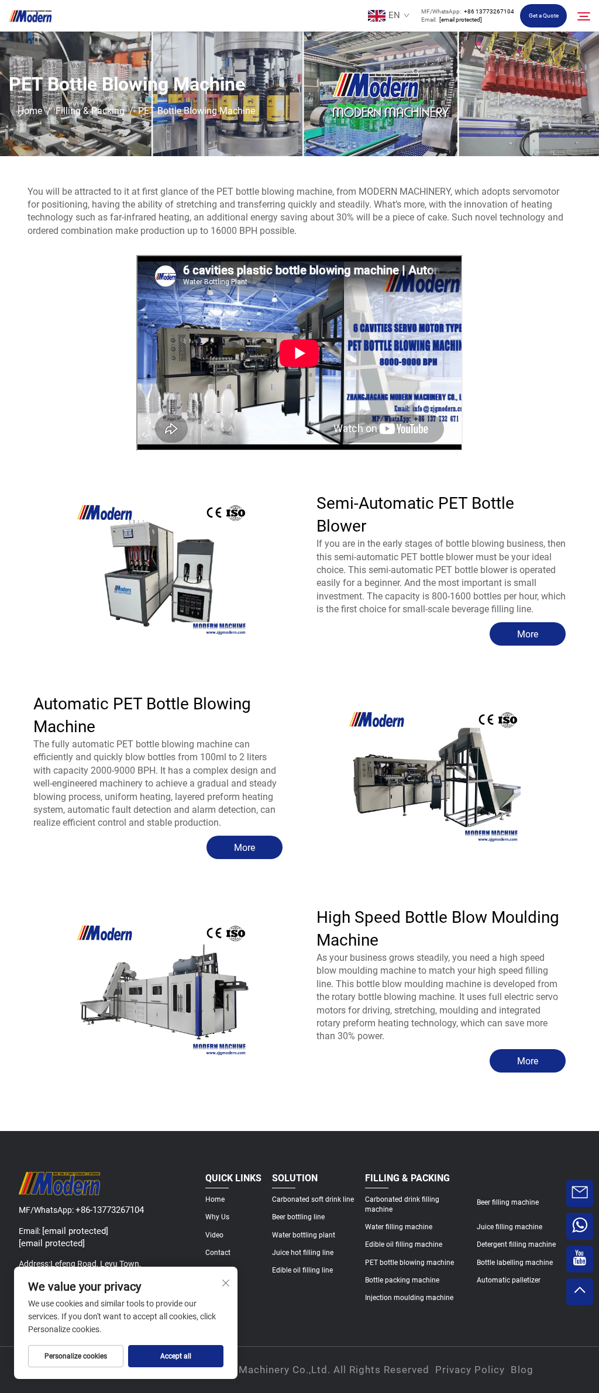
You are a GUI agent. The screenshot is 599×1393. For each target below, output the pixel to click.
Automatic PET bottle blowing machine (142, 715)
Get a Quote (544, 15)
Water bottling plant (303, 1235)
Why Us (217, 1217)
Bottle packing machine (402, 1280)
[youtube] (579, 1259)
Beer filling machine (508, 1202)
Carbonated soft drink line (313, 1199)
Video (214, 1235)
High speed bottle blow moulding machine (437, 929)
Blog (522, 1369)
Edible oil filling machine (403, 1244)
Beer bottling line (298, 1217)
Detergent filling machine (516, 1244)
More (527, 634)
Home (30, 110)
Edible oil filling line (302, 1270)
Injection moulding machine (409, 1298)
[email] (579, 1193)
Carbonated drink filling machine (402, 1204)
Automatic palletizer (509, 1280)
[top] (579, 1291)
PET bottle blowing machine (409, 1262)
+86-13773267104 (109, 1210)
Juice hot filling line (302, 1253)
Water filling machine (398, 1227)
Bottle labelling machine (515, 1262)
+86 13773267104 (489, 11)
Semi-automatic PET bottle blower (415, 515)
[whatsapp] (579, 1226)
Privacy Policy (470, 1369)
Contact (217, 1253)
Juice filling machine (509, 1227)
